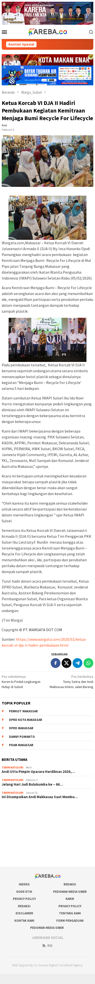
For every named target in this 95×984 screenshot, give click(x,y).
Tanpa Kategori (12, 767)
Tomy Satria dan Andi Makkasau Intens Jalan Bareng (71, 681)
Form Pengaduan (70, 921)
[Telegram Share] (77, 663)
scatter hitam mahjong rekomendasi (28, 809)
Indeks (24, 884)
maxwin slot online (15, 816)
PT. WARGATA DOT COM (42, 629)
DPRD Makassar (21, 728)
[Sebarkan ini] (55, 663)
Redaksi (70, 884)
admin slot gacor (14, 829)
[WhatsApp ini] (88, 663)
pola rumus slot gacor (17, 823)
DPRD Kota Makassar (25, 720)
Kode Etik (24, 892)
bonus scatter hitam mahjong (23, 843)
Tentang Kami (70, 913)
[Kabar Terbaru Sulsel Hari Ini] (47, 31)
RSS (50, 946)
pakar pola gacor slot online (22, 849)
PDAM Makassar (21, 745)
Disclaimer (24, 913)
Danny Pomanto (22, 737)
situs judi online (13, 836)
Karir (70, 899)
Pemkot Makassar (23, 711)
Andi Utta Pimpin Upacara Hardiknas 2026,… (38, 771)
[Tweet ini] (66, 663)
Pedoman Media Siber (70, 892)
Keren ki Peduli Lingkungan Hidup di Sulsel (21, 681)
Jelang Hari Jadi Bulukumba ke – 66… (32, 784)
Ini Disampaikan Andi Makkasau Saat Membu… (40, 797)
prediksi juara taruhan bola (21, 856)
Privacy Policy (24, 899)
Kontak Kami (24, 921)
